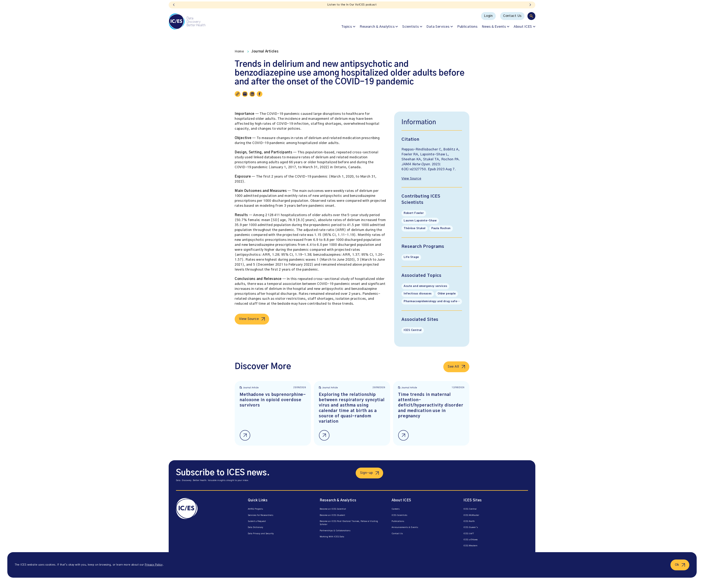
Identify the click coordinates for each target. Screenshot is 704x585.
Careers (395, 509)
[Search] (531, 16)
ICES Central (413, 330)
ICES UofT (468, 534)
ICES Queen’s (470, 527)
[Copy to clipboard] (238, 94)
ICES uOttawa (470, 540)
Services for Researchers (260, 515)
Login (488, 16)
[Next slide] (530, 5)
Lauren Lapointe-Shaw (420, 220)
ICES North (469, 521)
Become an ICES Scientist (333, 509)
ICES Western (470, 546)
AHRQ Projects (255, 509)
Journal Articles (265, 51)
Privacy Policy (153, 565)
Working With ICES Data (332, 537)
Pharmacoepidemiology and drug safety (432, 301)
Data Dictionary (255, 527)
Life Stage (411, 257)
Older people (447, 293)
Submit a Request (257, 521)
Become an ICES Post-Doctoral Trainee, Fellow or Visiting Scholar (349, 522)
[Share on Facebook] (260, 94)
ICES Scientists (399, 515)
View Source (249, 319)
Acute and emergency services (425, 286)
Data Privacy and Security (261, 534)
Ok (677, 564)
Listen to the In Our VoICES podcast (352, 4)
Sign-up (366, 473)
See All (453, 366)
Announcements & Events (405, 527)
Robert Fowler (414, 213)
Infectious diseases (418, 293)
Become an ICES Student (332, 515)
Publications (467, 26)
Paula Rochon (441, 228)
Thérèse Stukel (415, 228)
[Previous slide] (174, 5)
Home (239, 51)
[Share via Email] (245, 94)
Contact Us (512, 16)
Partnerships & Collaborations (335, 531)
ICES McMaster (471, 515)
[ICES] (187, 21)
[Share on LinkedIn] (252, 94)
